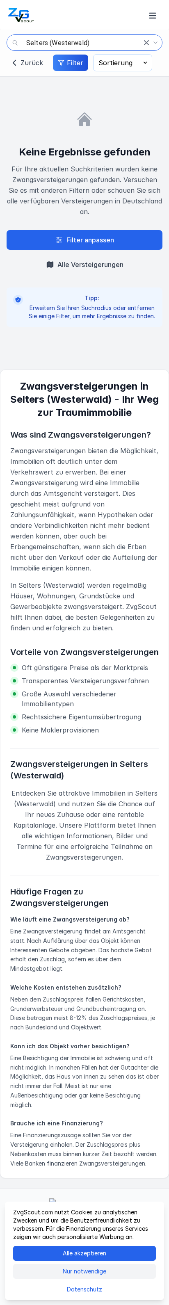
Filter (75, 63)
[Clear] (146, 42)
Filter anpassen (90, 240)
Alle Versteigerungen (90, 264)
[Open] (155, 43)
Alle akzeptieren (84, 1253)
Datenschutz (84, 1289)
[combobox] (84, 42)
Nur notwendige (84, 1271)
